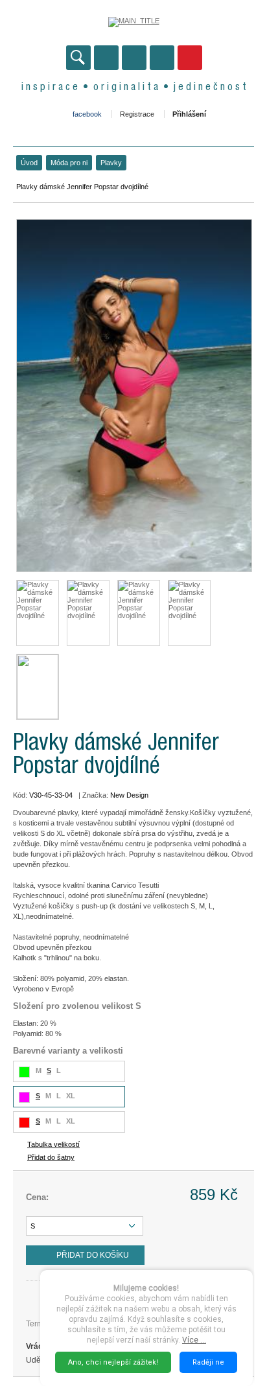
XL (70, 1096)
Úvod (29, 163)
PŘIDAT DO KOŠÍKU (92, 1255)
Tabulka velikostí (53, 1144)
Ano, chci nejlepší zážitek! (113, 1362)
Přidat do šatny (51, 1157)
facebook (87, 114)
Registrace (137, 114)
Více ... (194, 1340)
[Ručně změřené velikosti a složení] (37, 687)
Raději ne (208, 1362)
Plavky (111, 163)
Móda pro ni (69, 163)
